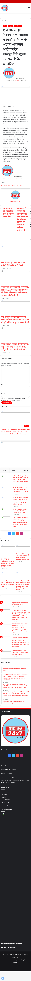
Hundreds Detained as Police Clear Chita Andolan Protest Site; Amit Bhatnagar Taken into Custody (15, 432)
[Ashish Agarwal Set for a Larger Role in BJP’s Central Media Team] (6, 511)
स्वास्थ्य (19, 26)
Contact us (5, 794)
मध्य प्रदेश (10, 26)
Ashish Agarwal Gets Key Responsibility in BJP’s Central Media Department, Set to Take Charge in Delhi (20, 501)
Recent (5, 470)
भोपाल (5, 26)
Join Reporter (6, 799)
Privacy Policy (6, 802)
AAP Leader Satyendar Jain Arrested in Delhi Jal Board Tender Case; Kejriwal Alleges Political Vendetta (20, 479)
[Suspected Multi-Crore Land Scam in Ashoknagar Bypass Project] (6, 653)
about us (4, 792)
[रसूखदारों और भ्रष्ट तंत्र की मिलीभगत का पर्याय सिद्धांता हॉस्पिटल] (6, 605)
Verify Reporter (6, 805)
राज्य (15, 26)
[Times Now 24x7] (4, 8)
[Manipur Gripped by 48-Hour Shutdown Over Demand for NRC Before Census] (6, 490)
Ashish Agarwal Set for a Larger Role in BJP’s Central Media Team (20, 510)
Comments (25, 470)
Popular (14, 470)
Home (4, 797)
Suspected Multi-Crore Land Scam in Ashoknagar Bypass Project (20, 652)
